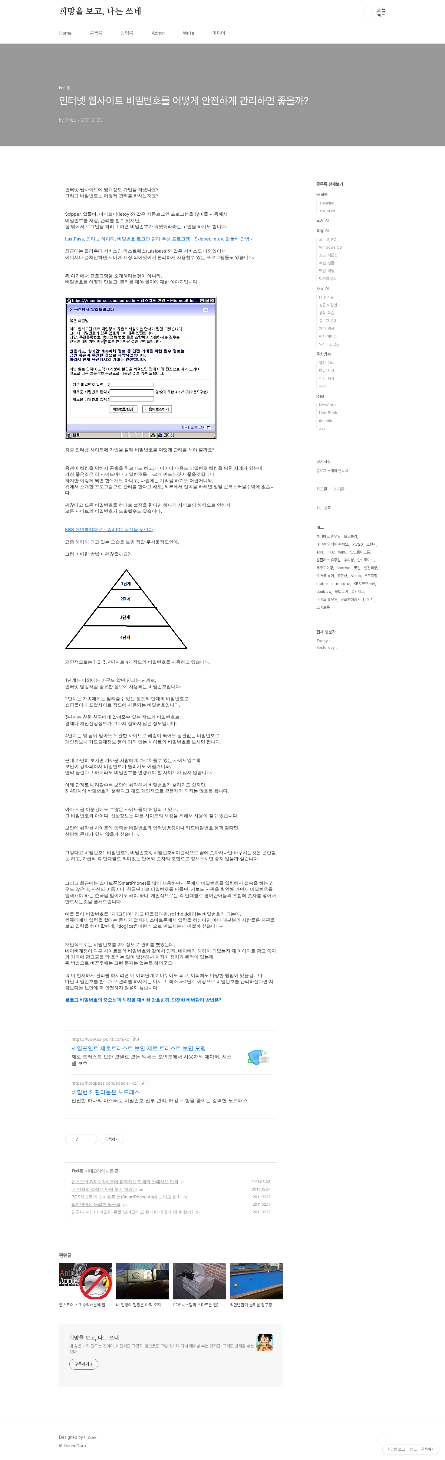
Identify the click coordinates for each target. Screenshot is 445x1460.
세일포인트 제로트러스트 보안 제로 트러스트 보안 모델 (138, 1048)
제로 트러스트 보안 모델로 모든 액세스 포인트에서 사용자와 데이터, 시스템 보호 (151, 1059)
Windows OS (330, 247)
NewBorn (327, 405)
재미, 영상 (326, 328)
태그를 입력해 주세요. (332, 544)
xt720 (357, 544)
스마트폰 (323, 607)
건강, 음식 (326, 378)
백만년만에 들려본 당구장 (95, 1204)
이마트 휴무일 (326, 599)
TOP (381, 1440)
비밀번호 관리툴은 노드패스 (105, 1092)
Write (188, 33)
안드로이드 (365, 560)
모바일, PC (327, 239)
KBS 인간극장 (364, 583)
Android (343, 568)
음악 (322, 386)
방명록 (127, 33)
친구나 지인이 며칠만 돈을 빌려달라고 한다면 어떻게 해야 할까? (132, 1211)
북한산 (342, 575)
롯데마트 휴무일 (328, 536)
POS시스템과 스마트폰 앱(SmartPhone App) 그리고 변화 (126, 1196)
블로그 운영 (328, 320)
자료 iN (322, 288)
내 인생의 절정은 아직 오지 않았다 (104, 1189)
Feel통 (78, 1170)
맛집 (357, 568)
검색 (367, 12)
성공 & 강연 (328, 305)
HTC (331, 552)
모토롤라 (350, 536)
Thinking (327, 203)
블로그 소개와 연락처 (332, 471)
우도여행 (370, 575)
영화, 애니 (326, 363)
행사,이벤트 (328, 336)
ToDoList (327, 211)
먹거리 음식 (328, 278)
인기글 (339, 489)
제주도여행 (324, 568)
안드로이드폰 (360, 552)
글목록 (96, 33)
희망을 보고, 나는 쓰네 (100, 12)
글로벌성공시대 (352, 599)
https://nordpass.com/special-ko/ (104, 1083)
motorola (324, 583)
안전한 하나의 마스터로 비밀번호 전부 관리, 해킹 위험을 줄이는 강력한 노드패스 (159, 1100)
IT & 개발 (326, 297)
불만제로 (357, 591)
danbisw (323, 591)
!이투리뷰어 (325, 575)
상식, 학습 (326, 313)
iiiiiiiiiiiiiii (326, 420)
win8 (342, 552)
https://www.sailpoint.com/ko (100, 1039)
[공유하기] (83, 1139)
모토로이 (341, 591)
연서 (370, 599)
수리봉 (349, 560)
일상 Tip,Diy (329, 344)
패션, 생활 (326, 263)
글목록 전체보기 (329, 184)
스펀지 (371, 544)
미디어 (219, 33)
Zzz (322, 428)
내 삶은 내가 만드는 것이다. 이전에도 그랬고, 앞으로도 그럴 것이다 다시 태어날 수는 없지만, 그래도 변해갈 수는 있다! (161, 1349)
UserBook (328, 412)
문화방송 (323, 354)
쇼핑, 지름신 (328, 255)
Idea (320, 396)
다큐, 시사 (326, 370)
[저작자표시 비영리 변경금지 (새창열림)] (132, 1139)
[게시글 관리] (91, 1139)
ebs (319, 552)
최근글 (321, 489)
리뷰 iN (322, 230)
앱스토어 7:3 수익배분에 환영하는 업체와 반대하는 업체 (124, 1181)
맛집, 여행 (326, 271)
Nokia (356, 575)
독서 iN (322, 220)
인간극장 (370, 568)
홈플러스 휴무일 (328, 560)
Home (65, 33)
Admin (158, 33)
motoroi (343, 583)
